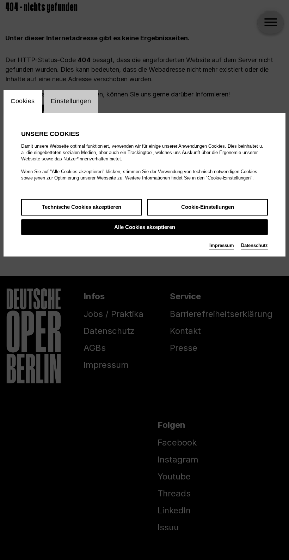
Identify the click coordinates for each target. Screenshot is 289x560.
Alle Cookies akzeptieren (144, 227)
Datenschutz (254, 245)
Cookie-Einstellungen (207, 207)
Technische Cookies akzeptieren (81, 207)
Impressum (221, 245)
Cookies (23, 101)
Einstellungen (71, 101)
